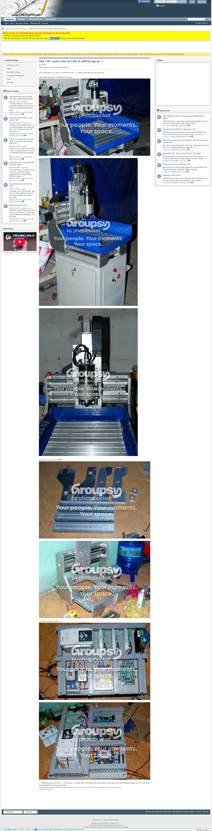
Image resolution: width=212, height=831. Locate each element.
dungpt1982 (167, 161)
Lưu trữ (198, 812)
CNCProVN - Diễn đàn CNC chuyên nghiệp (178, 812)
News (12, 23)
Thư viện (45, 23)
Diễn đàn (21, 19)
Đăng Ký (201, 2)
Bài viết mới (51, 19)
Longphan (166, 172)
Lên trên (205, 812)
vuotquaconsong (168, 137)
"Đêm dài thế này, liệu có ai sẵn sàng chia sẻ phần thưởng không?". (183, 117)
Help (192, 2)
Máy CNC (49, 789)
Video (9, 69)
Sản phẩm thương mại (15, 76)
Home (6, 23)
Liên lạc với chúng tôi (154, 812)
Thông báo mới (35, 23)
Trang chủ (10, 19)
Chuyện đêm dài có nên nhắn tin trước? (177, 164)
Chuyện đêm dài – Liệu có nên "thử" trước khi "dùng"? (182, 153)
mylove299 (166, 150)
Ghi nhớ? (161, 6)
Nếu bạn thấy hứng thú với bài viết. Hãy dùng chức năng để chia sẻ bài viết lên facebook (44, 38)
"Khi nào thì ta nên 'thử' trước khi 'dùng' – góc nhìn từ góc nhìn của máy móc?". (185, 141)
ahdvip (107, 787)
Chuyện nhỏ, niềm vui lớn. (172, 175)
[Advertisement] (69, 47)
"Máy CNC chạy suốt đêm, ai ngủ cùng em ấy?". (180, 129)
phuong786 (166, 126)
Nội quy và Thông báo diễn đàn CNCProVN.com (22, 36)
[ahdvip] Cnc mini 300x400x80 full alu (85, 787)
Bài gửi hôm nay (36, 19)
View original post (115, 787)
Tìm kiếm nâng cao (201, 23)
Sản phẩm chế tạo (22, 23)
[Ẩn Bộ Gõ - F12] (202, 830)
